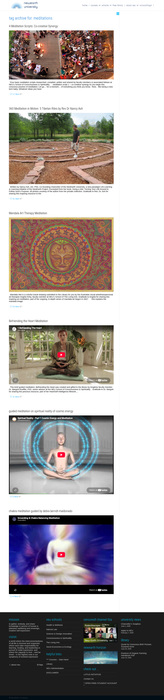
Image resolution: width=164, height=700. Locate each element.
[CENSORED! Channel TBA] (101, 633)
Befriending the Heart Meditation (28, 321)
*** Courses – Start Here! (57, 660)
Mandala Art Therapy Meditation (28, 213)
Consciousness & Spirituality (59, 638)
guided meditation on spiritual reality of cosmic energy (41, 411)
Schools (105, 5)
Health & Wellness (54, 625)
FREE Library (118, 5)
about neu (15, 665)
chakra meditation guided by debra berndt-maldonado (40, 511)
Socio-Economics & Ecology (58, 647)
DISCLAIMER (52, 673)
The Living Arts (53, 642)
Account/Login (146, 5)
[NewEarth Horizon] (101, 657)
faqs (41, 665)
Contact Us (89, 679)
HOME (84, 5)
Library (49, 664)
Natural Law (51, 629)
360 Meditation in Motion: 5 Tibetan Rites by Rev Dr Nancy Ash (46, 108)
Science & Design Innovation (59, 634)
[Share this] (21, 94)
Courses (94, 5)
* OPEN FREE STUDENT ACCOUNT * (100, 684)
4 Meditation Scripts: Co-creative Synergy (33, 26)
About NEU (131, 5)
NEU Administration (55, 668)
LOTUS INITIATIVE (92, 674)
